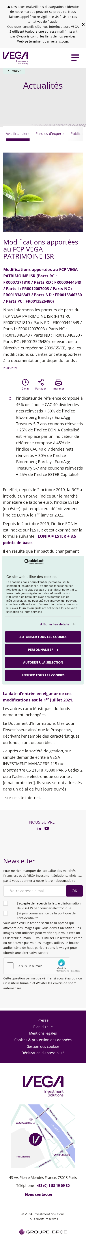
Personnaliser (40, 649)
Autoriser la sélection (43, 662)
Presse (43, 1020)
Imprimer (58, 388)
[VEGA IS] (14, 58)
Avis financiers (18, 133)
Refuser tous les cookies (43, 675)
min (25, 388)
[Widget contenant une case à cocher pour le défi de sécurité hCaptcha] (43, 965)
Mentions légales (43, 1033)
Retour (16, 71)
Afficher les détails (54, 624)
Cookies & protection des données (43, 1039)
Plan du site (43, 1026)
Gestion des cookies (43, 1046)
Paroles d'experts (50, 133)
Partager (40, 388)
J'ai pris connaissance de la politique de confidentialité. (46, 915)
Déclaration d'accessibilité (43, 1052)
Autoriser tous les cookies (43, 637)
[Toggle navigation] (75, 58)
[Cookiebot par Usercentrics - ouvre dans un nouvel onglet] (24, 562)
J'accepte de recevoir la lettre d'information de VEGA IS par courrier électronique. (49, 905)
